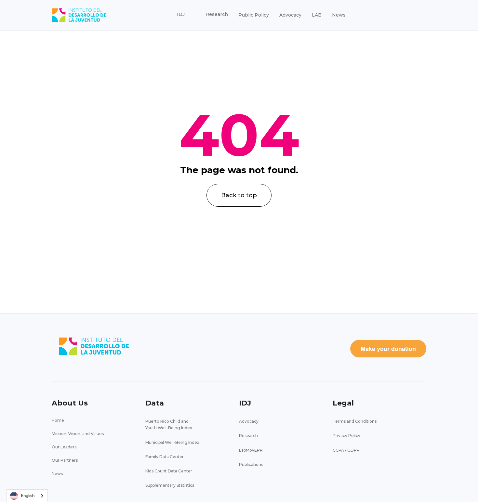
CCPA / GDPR (346, 450)
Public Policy (253, 15)
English (27, 495)
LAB (317, 15)
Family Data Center (164, 456)
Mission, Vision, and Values (78, 433)
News (339, 15)
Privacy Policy (346, 435)
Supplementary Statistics (169, 485)
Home (58, 420)
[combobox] (27, 495)
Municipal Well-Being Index (172, 442)
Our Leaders (64, 446)
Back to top (239, 195)
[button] (181, 14)
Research (248, 435)
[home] (79, 15)
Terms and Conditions (355, 421)
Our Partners (65, 460)
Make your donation (388, 348)
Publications (251, 464)
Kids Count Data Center (168, 471)
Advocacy (290, 15)
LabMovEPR (251, 450)
